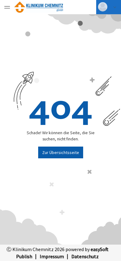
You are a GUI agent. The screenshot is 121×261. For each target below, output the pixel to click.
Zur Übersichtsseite (60, 152)
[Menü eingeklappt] (7, 7)
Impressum (52, 256)
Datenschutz (85, 256)
